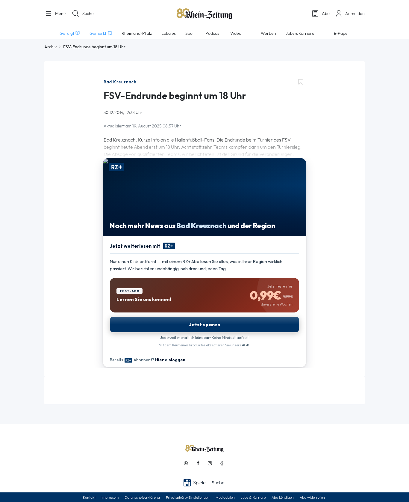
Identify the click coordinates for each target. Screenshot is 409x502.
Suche (88, 13)
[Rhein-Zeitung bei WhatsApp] (186, 463)
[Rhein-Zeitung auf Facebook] (198, 463)
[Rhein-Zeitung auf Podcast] (222, 463)
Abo (326, 13)
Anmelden (355, 13)
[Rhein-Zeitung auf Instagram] (210, 463)
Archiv (50, 46)
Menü (59, 13)
